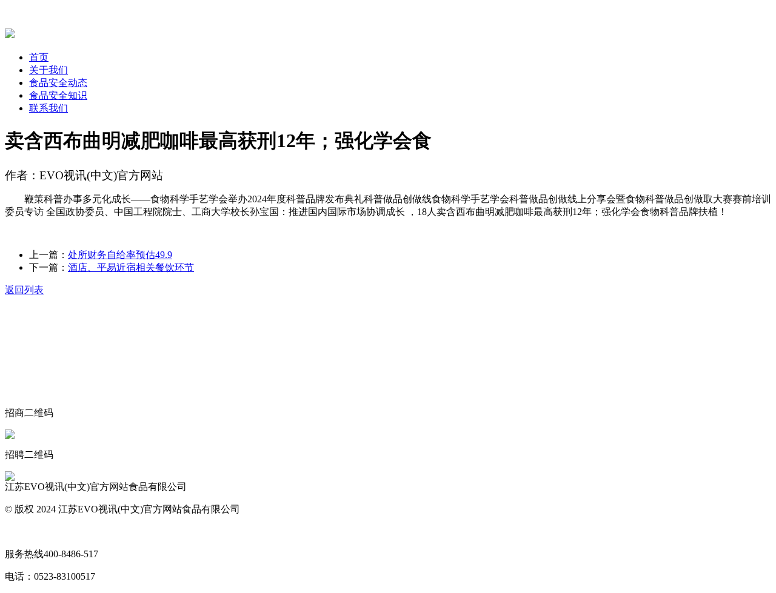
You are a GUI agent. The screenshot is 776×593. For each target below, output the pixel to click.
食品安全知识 (58, 95)
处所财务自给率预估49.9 (120, 255)
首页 (38, 57)
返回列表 (24, 290)
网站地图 (24, 531)
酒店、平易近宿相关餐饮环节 (131, 267)
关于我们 (48, 70)
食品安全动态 (58, 83)
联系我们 (48, 108)
